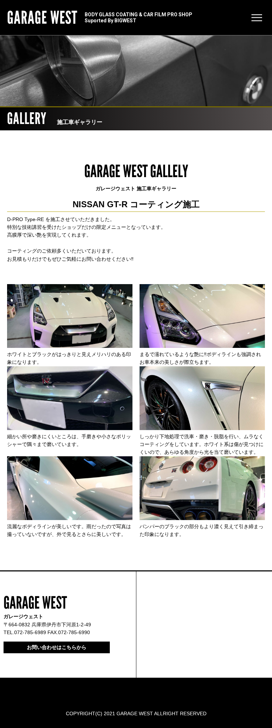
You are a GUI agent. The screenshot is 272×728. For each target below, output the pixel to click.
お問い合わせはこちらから (56, 647)
